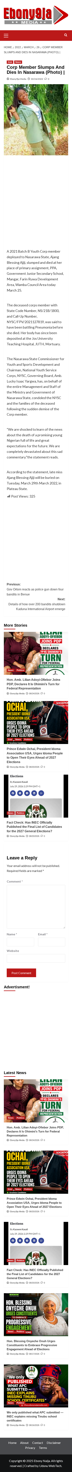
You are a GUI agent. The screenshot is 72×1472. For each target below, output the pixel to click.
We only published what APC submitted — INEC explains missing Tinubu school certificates (35, 1416)
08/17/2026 (34, 1354)
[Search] (65, 35)
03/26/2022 (37, 78)
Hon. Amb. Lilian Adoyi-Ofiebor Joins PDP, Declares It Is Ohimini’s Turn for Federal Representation (33, 684)
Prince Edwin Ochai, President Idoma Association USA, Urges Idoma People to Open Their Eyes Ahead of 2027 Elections (34, 1202)
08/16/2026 (34, 1425)
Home (12, 1442)
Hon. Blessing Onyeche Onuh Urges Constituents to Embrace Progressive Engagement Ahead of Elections (32, 1345)
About (24, 1442)
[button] (8, 35)
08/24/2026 (34, 693)
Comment (15, 881)
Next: (36, 604)
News (18, 62)
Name (12, 934)
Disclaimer (54, 1442)
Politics (20, 670)
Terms (43, 1447)
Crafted (29, 1466)
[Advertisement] (36, 196)
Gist (10, 62)
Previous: (35, 589)
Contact (37, 1442)
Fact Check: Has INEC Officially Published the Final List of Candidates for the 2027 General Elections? (34, 827)
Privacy (30, 1447)
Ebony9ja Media (18, 78)
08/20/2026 (34, 767)
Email (43, 934)
